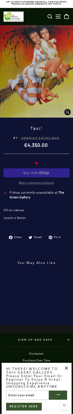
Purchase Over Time (36, 360)
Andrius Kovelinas (40, 138)
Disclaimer (36, 353)
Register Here (24, 406)
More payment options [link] (36, 183)
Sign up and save (35, 339)
